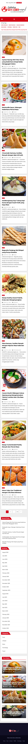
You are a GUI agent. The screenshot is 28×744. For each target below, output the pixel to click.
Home (4, 740)
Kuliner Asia (15, 27)
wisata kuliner (3, 27)
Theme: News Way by (11, 737)
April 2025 (4, 607)
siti (14, 66)
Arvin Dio (15, 302)
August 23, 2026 (7, 157)
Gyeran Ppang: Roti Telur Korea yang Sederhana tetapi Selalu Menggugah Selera (13, 62)
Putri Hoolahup (17, 157)
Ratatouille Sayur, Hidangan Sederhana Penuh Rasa (14, 683)
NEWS (15, 740)
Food (3, 57)
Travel (3, 651)
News (3, 644)
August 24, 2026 (7, 66)
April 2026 (4, 566)
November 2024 (6, 624)
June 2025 (4, 600)
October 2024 (5, 628)
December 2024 (6, 621)
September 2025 (6, 590)
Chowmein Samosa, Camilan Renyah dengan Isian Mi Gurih (12, 698)
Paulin (14, 254)
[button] (26, 19)
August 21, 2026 (7, 449)
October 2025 (5, 586)
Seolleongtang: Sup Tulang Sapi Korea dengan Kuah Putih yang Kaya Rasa (13, 203)
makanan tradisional (20, 25)
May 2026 (4, 562)
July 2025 (4, 597)
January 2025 (5, 617)
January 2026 (5, 576)
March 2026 (5, 569)
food (19, 27)
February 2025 (5, 614)
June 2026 (4, 559)
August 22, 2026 (7, 254)
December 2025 (6, 579)
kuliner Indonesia (4, 25)
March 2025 (5, 611)
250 (17, 511)
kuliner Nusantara (12, 25)
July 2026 (4, 555)
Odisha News (18, 737)
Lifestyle (4, 640)
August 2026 (5, 552)
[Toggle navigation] (14, 19)
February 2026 (5, 573)
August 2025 (5, 593)
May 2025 (4, 604)
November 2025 (6, 583)
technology (10, 27)
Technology (5, 647)
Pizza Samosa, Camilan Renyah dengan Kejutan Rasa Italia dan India (13, 345)
